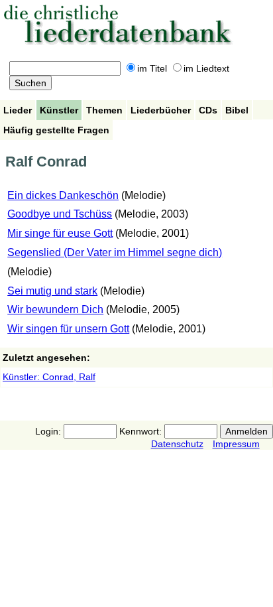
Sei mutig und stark (52, 291)
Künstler (59, 110)
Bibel (236, 110)
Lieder (17, 110)
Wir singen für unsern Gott (68, 328)
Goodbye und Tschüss (59, 214)
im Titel (152, 68)
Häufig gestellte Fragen (56, 130)
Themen (104, 110)
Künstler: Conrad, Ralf (49, 376)
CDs (208, 110)
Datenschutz (177, 443)
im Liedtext (206, 68)
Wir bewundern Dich (55, 309)
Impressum (236, 443)
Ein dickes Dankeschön (63, 195)
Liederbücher (161, 110)
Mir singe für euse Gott (60, 233)
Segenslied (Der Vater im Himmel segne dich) (114, 252)
